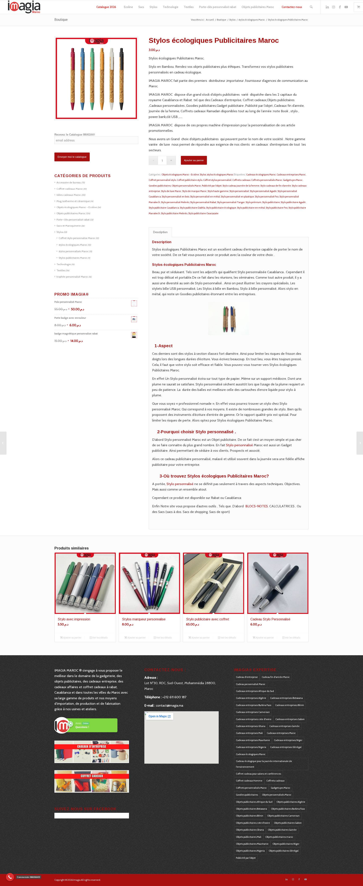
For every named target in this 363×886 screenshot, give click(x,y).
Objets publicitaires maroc (279, 836)
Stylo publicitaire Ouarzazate (203, 213)
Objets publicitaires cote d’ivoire (253, 822)
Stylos (60, 232)
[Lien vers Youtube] (346, 7)
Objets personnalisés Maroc (186, 185)
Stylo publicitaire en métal (251, 207)
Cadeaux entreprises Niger (288, 740)
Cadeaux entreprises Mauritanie (253, 740)
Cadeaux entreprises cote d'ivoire (253, 719)
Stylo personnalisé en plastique (237, 196)
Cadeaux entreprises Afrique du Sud (255, 691)
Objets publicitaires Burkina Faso (288, 808)
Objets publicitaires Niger (285, 843)
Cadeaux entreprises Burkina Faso (253, 705)
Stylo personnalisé (239, 191)
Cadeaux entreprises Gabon (290, 719)
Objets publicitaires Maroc (71, 213)
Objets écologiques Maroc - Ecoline (77, 207)
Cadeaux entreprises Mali (249, 733)
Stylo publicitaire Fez (277, 207)
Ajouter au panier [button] (72, 637)
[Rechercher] (311, 7)
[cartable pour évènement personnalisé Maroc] (3, 443)
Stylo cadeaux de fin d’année (275, 185)
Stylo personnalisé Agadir (263, 191)
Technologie (64, 264)
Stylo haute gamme (218, 191)
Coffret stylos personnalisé (217, 180)
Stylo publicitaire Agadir (293, 202)
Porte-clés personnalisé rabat (73, 219)
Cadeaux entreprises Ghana (250, 726)
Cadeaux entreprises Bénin (289, 705)
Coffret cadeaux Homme (249, 780)
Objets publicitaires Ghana (250, 829)
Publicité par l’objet (212, 185)
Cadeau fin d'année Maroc (276, 677)
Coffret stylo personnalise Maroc (77, 238)
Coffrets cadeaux (241, 180)
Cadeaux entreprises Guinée (284, 726)
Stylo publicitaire (271, 202)
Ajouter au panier (194, 160)
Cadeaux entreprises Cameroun (253, 712)
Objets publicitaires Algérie (290, 801)
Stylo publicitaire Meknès (174, 213)
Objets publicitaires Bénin (249, 815)
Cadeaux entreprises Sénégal (285, 747)
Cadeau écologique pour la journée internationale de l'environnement (264, 764)
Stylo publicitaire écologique (221, 207)
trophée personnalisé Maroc (72, 276)
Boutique (61, 19)
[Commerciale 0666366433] (10, 877)
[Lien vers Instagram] (333, 7)
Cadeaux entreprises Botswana (286, 698)
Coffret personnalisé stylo (162, 180)
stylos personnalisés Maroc (74, 251)
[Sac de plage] (359, 443)
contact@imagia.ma (169, 705)
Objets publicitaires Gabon (288, 822)
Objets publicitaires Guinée (282, 829)
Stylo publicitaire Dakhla (192, 207)
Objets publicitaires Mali (248, 836)
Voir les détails (100, 637)
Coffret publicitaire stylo (189, 180)
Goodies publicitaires (160, 185)
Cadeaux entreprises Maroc (291, 174)
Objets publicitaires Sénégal (284, 850)
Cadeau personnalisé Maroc (250, 684)
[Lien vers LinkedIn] (327, 7)
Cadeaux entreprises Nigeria (251, 747)
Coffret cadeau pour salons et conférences (258, 773)
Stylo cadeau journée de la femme (240, 185)
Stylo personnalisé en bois (175, 196)
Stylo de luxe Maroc (171, 191)
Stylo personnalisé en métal (205, 196)
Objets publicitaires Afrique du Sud (254, 801)
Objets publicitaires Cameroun (283, 815)
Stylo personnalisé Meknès (175, 202)
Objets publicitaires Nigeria (250, 850)
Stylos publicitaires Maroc (73, 257)
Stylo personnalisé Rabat (203, 202)
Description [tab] (160, 232)
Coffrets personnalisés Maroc (266, 180)
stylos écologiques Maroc (73, 244)
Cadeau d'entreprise (247, 677)
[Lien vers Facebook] (340, 7)
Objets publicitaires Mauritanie (252, 843)
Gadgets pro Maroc (292, 180)
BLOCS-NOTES (256, 506)
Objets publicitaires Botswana (251, 808)
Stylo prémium (253, 202)
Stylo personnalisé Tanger (231, 202)
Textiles (61, 270)
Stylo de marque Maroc (194, 191)
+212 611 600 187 (174, 697)
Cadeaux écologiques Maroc (261, 174)
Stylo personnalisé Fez (267, 196)
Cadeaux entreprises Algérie (251, 698)
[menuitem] (106, 7)
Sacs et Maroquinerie (69, 225)
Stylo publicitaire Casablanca (164, 207)
